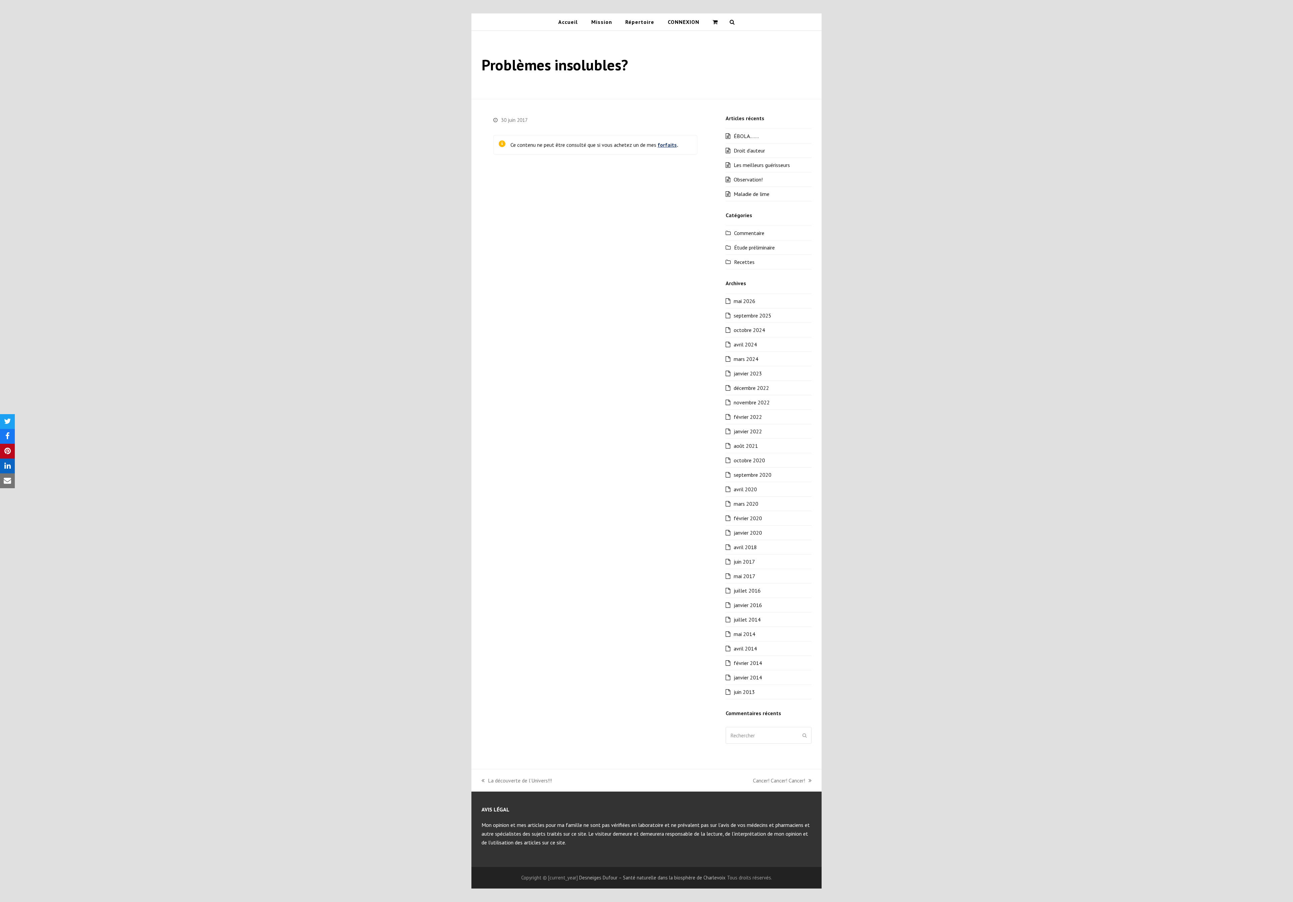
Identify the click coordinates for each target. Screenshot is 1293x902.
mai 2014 (744, 634)
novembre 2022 (752, 402)
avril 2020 (745, 489)
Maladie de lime (751, 194)
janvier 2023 (748, 373)
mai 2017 (744, 576)
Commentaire (749, 233)
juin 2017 (744, 561)
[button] (715, 21)
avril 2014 (745, 648)
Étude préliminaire (754, 247)
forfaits (667, 144)
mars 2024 (746, 359)
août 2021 (746, 445)
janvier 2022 (748, 431)
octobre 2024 (749, 330)
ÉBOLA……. (746, 136)
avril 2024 (745, 344)
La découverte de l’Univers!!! (517, 781)
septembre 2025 (752, 315)
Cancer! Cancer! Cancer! (779, 781)
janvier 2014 (748, 677)
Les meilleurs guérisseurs (762, 165)
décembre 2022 (751, 388)
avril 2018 (745, 547)
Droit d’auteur (749, 150)
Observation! (748, 179)
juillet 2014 (747, 619)
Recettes (744, 262)
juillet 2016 (747, 590)
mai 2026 (744, 301)
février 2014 (748, 663)
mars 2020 (746, 503)
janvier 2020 (748, 532)
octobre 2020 (749, 460)
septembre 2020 (752, 474)
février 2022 (748, 416)
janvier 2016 (748, 605)
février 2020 (748, 518)
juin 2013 (744, 692)
